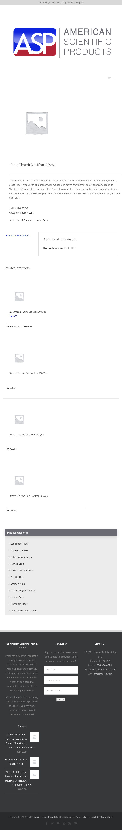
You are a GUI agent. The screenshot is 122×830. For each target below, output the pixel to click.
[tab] (19, 235)
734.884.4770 (104, 665)
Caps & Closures (24, 220)
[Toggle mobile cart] (109, 78)
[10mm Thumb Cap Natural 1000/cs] (18, 480)
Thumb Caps (27, 212)
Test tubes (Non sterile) (22, 590)
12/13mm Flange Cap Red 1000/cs (27, 311)
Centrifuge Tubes (19, 543)
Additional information (17, 235)
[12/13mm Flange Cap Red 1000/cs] (18, 296)
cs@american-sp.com (75, 2)
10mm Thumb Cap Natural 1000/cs (28, 495)
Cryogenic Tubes (19, 550)
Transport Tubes (19, 603)
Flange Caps (17, 563)
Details (29, 326)
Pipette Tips (16, 577)
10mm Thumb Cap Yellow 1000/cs (28, 373)
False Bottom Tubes (21, 557)
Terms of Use (94, 817)
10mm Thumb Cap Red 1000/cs (26, 434)
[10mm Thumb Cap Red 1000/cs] (18, 419)
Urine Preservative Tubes (23, 610)
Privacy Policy (81, 817)
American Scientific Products (43, 817)
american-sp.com (103, 673)
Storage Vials (17, 583)
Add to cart (15, 326)
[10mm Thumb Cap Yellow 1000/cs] (18, 357)
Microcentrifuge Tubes (22, 570)
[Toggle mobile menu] (115, 78)
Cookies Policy (107, 817)
